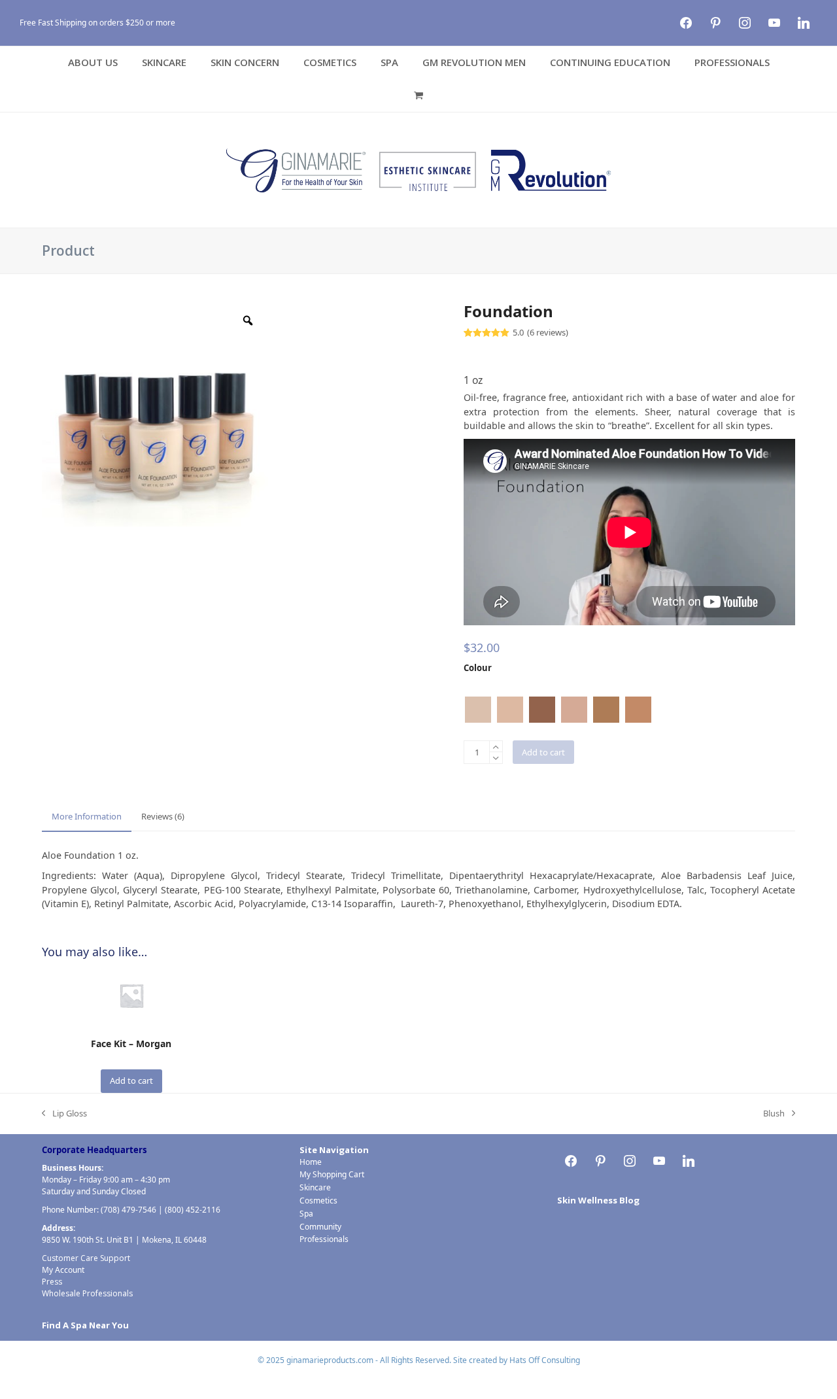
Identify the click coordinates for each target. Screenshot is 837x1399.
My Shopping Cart (331, 1174)
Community (320, 1226)
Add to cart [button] (131, 1080)
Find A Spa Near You (85, 1325)
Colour (478, 668)
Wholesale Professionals (87, 1293)
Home (310, 1161)
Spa (306, 1213)
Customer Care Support (86, 1258)
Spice (606, 710)
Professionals (324, 1239)
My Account (63, 1269)
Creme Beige (510, 710)
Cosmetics (318, 1200)
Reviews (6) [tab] (162, 816)
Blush (774, 1113)
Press (52, 1281)
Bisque (478, 710)
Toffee (638, 710)
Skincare (315, 1187)
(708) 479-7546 (128, 1209)
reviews (548, 332)
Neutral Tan (574, 710)
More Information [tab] (87, 816)
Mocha (542, 710)
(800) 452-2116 (192, 1209)
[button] (418, 95)
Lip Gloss (64, 1113)
